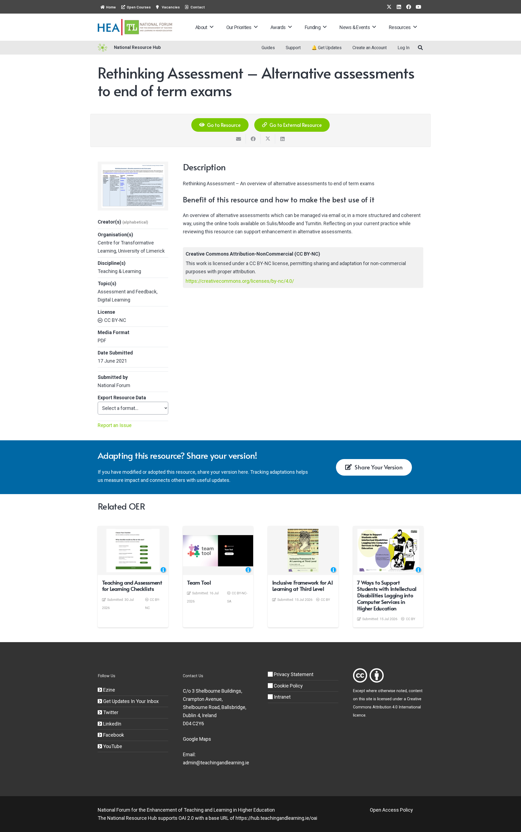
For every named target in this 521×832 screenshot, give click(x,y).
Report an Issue (115, 425)
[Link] (360, 675)
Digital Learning (114, 300)
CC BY (325, 600)
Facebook (113, 735)
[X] (389, 7)
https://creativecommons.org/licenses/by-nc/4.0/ (240, 281)
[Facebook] (409, 7)
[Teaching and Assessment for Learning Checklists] (133, 550)
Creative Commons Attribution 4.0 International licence (387, 707)
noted (401, 691)
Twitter (110, 712)
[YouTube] (418, 7)
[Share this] (253, 139)
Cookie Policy (288, 686)
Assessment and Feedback (127, 291)
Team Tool (199, 582)
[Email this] (238, 139)
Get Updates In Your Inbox (130, 701)
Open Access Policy (391, 810)
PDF (102, 340)
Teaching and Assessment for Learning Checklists (132, 586)
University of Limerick (141, 251)
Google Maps (197, 739)
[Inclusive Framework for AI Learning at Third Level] (303, 550)
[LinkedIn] (399, 7)
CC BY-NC (115, 320)
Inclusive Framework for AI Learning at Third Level (302, 586)
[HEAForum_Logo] (135, 27)
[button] (211, 27)
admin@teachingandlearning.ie (216, 762)
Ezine (108, 690)
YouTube (112, 746)
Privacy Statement (293, 674)
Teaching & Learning (119, 271)
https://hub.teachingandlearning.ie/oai (276, 818)
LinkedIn (111, 724)
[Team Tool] (218, 550)
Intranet (282, 697)
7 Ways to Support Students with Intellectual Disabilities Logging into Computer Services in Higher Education (387, 595)
